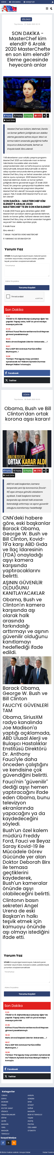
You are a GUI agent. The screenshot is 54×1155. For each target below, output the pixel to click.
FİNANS (4, 1105)
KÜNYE (3, 2)
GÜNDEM (31, 1098)
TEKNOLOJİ (5, 1134)
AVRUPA (31, 1095)
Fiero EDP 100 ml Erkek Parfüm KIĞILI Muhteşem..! (23, 350)
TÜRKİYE (4, 1095)
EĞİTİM (3, 1118)
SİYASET (31, 1105)
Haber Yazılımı (48, 1152)
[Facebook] (3, 1142)
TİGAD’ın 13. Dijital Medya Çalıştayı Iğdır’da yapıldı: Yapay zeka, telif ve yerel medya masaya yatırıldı (27, 321)
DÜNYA (26, 394)
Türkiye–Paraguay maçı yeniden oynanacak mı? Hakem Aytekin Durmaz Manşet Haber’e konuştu (25, 362)
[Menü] (47, 9)
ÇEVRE (3, 1121)
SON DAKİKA (16, 2)
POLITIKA (31, 1124)
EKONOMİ (4, 1102)
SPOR (30, 1102)
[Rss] (14, 1142)
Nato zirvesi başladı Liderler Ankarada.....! (27, 341)
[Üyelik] (52, 2)
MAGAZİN (4, 1130)
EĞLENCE (26, 19)
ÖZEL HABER (32, 1127)
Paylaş (8, 115)
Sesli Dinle (10, 120)
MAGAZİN (31, 1111)
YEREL (3, 1127)
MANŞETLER (30, 2)
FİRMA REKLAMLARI (8, 1114)
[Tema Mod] (51, 8)
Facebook (13, 373)
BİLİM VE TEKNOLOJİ (35, 1114)
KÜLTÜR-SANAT (7, 1108)
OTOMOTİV (32, 1130)
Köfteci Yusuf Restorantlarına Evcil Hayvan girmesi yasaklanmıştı (27, 333)
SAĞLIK (30, 1108)
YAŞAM (30, 1118)
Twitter (13, 380)
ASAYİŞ (30, 1121)
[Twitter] (8, 1142)
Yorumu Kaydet (27, 287)
